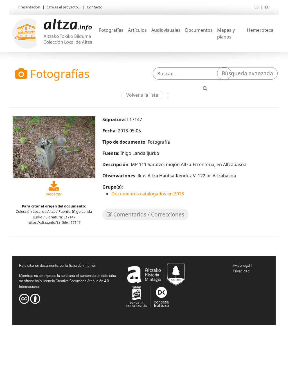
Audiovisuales (166, 30)
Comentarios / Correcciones (148, 214)
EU (267, 7)
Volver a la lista (142, 95)
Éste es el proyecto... (63, 7)
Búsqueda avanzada (247, 73)
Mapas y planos (226, 33)
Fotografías (111, 30)
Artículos (137, 30)
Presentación (29, 7)
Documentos (199, 30)
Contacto (94, 7)
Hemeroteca (260, 30)
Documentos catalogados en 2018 (147, 194)
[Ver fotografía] (54, 147)
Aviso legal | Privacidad (242, 268)
